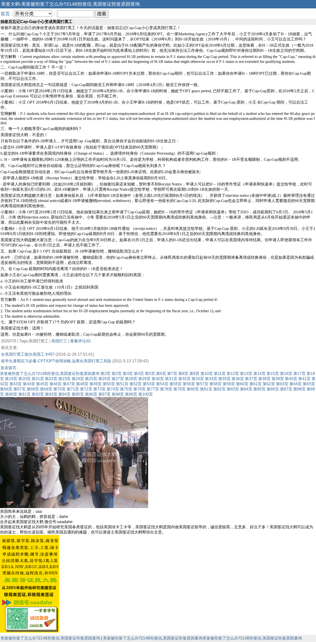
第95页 (78, 394)
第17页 (299, 373)
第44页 (29, 384)
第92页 (38, 394)
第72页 (86, 389)
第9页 (194, 373)
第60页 (242, 384)
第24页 (78, 379)
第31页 (171, 379)
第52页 (135, 384)
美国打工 (59, 341)
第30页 (158, 379)
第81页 (206, 389)
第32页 (184, 379)
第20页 (24, 379)
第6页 (161, 373)
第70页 (59, 389)
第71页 (73, 389)
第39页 (278, 379)
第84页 (246, 389)
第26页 (104, 379)
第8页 (183, 373)
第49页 (95, 384)
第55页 (175, 384)
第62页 (269, 384)
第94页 (64, 394)
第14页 (259, 373)
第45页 (42, 384)
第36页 (238, 379)
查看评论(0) (80, 341)
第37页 (251, 379)
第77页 (153, 389)
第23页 (64, 379)
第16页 (286, 373)
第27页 (118, 379)
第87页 (286, 389)
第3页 (128, 373)
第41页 (304, 379)
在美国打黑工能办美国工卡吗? (28, 354)
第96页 (91, 394)
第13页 (246, 373)
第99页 (131, 394)
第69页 (46, 389)
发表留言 (8, 368)
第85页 (259, 389)
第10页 (206, 373)
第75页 (126, 389)
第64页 (295, 384)
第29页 (144, 379)
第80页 (193, 389)
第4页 (139, 373)
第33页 (198, 379)
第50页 (109, 384)
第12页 (233, 373)
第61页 (255, 384)
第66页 (6, 389)
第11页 (220, 373)
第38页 (264, 379)
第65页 (309, 384)
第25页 (91, 379)
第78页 (166, 389)
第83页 (233, 389)
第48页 (82, 384)
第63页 (282, 384)
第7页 (172, 373)
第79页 (179, 389)
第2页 (105, 373)
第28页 (131, 379)
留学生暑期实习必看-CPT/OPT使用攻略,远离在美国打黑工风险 (56, 361)
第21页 (38, 379)
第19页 (11, 379)
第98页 (118, 394)
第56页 (189, 384)
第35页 (224, 379)
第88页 (299, 389)
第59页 (229, 384)
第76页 (139, 389)
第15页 (273, 373)
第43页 (15, 384)
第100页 (145, 394)
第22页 (51, 379)
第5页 (150, 373)
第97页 (104, 394)
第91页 (24, 394)
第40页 (291, 379)
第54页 (162, 384)
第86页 (273, 389)
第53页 (149, 384)
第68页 (33, 389)
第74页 (113, 389)
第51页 (122, 384)
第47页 (69, 384)
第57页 (202, 384)
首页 (5, 13)
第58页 (215, 384)
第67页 (19, 389)
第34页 (211, 379)
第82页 (219, 389)
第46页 (55, 384)
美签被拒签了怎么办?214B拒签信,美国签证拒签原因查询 (49, 373)
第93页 (51, 394)
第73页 (99, 389)
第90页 (11, 394)
